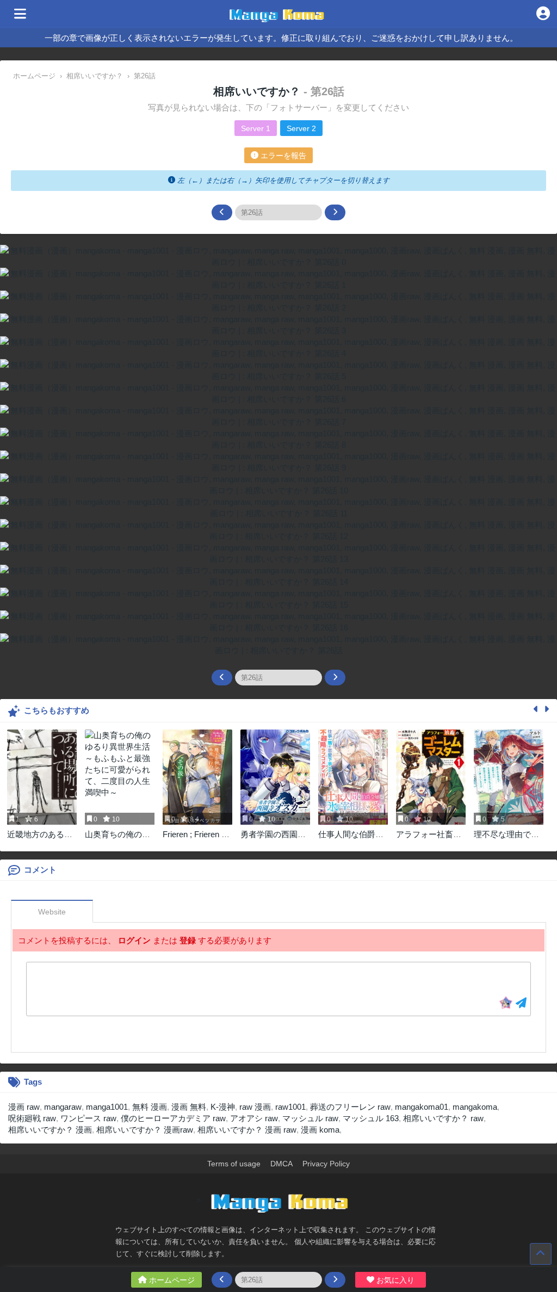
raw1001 (290, 1106)
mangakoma (475, 1106)
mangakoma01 (421, 1106)
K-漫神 (223, 1106)
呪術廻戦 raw (32, 1118)
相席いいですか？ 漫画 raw (246, 1129)
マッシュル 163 (371, 1118)
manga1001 (107, 1106)
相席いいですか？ (258, 91)
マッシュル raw (310, 1118)
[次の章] (335, 212)
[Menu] (20, 14)
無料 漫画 (149, 1106)
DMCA (281, 1163)
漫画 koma (320, 1129)
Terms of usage (234, 1163)
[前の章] (222, 212)
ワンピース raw (88, 1118)
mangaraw (63, 1106)
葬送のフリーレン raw (350, 1106)
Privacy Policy (326, 1163)
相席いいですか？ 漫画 (50, 1129)
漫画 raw (24, 1106)
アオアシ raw (254, 1118)
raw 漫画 (255, 1106)
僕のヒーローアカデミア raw (173, 1118)
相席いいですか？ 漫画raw (144, 1129)
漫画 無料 (188, 1106)
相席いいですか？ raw (443, 1118)
